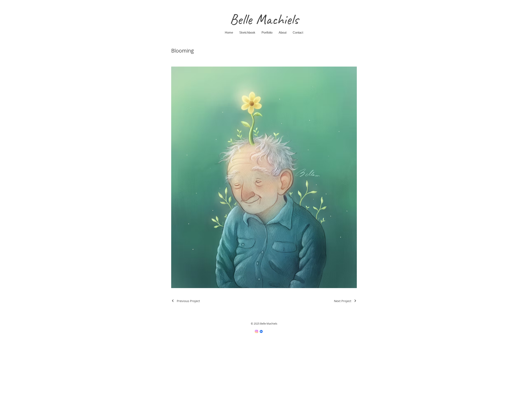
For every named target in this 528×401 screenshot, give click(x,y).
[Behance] (261, 331)
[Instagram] (256, 331)
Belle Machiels (264, 19)
